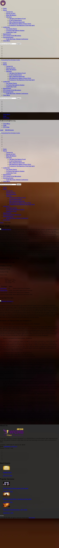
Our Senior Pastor (11, 29)
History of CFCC (10, 13)
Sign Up (9, 545)
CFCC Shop (6, 118)
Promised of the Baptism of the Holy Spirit (22, 25)
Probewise (32, 518)
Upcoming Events (8, 37)
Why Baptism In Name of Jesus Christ (20, 24)
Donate (11, 130)
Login (4, 116)
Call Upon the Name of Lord (17, 18)
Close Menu (6, 41)
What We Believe (11, 15)
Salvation (9, 17)
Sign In (14, 545)
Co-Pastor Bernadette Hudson (15, 30)
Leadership (6, 27)
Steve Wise (3, 288)
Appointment (7, 34)
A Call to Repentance (15, 20)
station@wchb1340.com (10, 446)
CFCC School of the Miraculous (12, 35)
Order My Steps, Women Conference (17, 39)
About (5, 10)
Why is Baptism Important (17, 22)
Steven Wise (3, 290)
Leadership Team (11, 32)
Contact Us (9, 12)
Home (5, 8)
